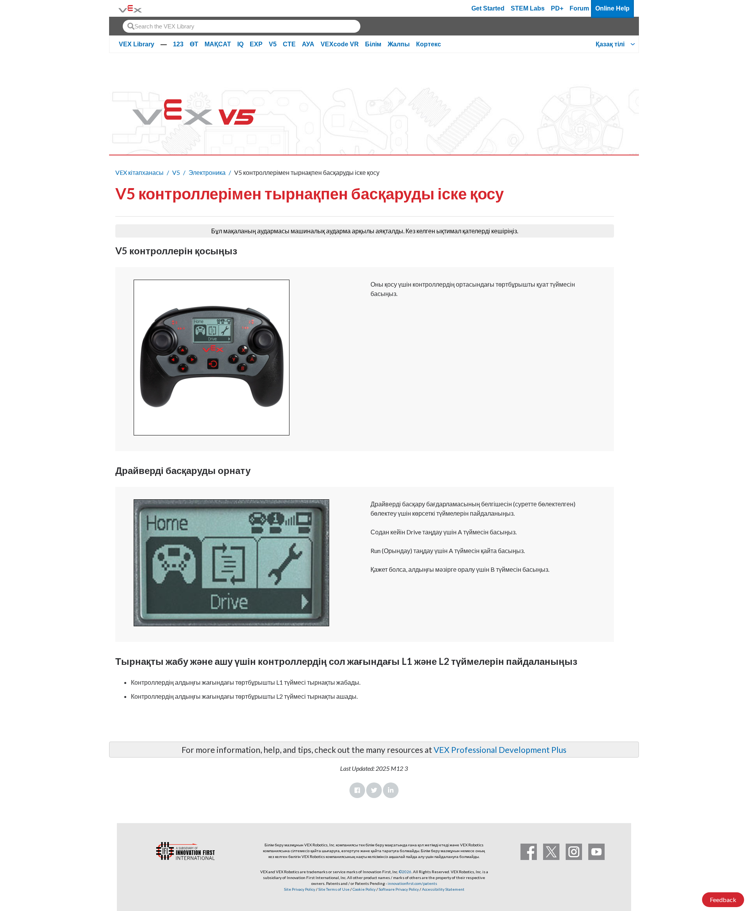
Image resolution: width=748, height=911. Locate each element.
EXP (256, 44)
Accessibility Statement (443, 889)
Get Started (488, 8)
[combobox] (241, 26)
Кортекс (428, 44)
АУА (308, 44)
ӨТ (194, 44)
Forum (579, 8)
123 (178, 44)
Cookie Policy (364, 889)
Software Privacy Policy (399, 889)
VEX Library (136, 44)
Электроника (207, 172)
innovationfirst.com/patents (412, 883)
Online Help (612, 8)
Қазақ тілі (610, 44)
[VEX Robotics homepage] (130, 8)
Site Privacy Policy (299, 889)
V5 (273, 44)
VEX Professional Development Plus (500, 749)
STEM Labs (528, 8)
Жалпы (399, 44)
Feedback (723, 899)
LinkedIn (391, 790)
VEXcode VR (340, 44)
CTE (289, 44)
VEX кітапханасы (139, 172)
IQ (240, 44)
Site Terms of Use (333, 889)
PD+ (557, 8)
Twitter (374, 790)
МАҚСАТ (218, 44)
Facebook (357, 790)
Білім (373, 44)
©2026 (405, 871)
